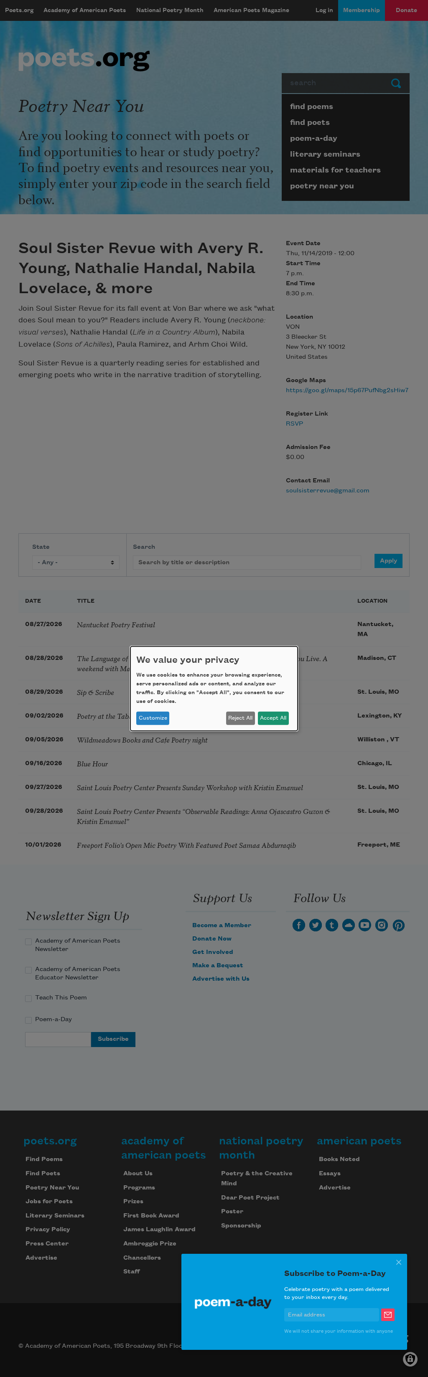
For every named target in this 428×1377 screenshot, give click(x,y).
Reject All (240, 718)
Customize (153, 718)
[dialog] (214, 688)
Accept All (273, 718)
